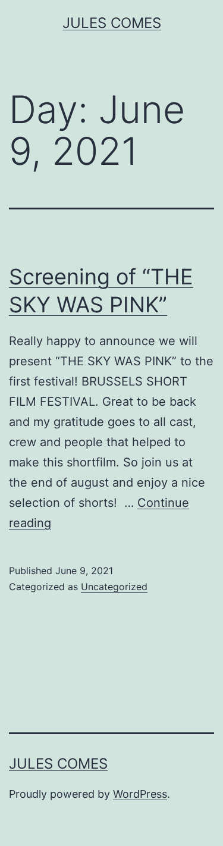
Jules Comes (111, 23)
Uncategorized (114, 587)
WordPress (140, 794)
